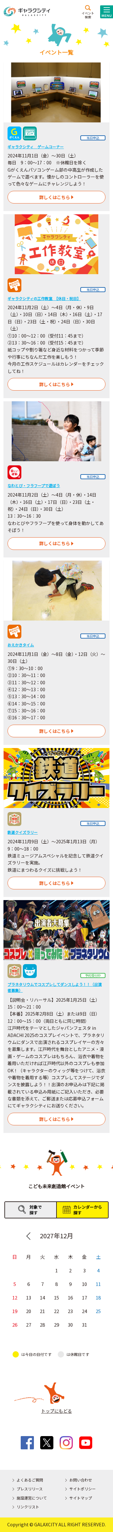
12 (14, 1297)
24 (84, 1311)
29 (56, 1324)
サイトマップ (80, 1497)
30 (70, 1324)
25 (98, 1311)
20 (28, 1311)
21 (42, 1311)
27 (28, 1324)
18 (98, 1297)
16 (70, 1297)
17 (84, 1297)
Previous (28, 1236)
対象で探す (36, 1210)
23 (70, 1311)
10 (84, 1284)
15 (56, 1297)
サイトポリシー (82, 1488)
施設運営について (32, 1497)
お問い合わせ (80, 1479)
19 (14, 1311)
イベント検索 (88, 15)
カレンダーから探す (87, 1210)
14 (42, 1297)
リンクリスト (28, 1506)
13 (28, 1297)
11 (98, 1284)
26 (14, 1324)
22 (56, 1311)
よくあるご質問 (30, 1479)
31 (84, 1324)
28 (42, 1324)
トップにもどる (56, 1411)
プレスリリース (30, 1488)
